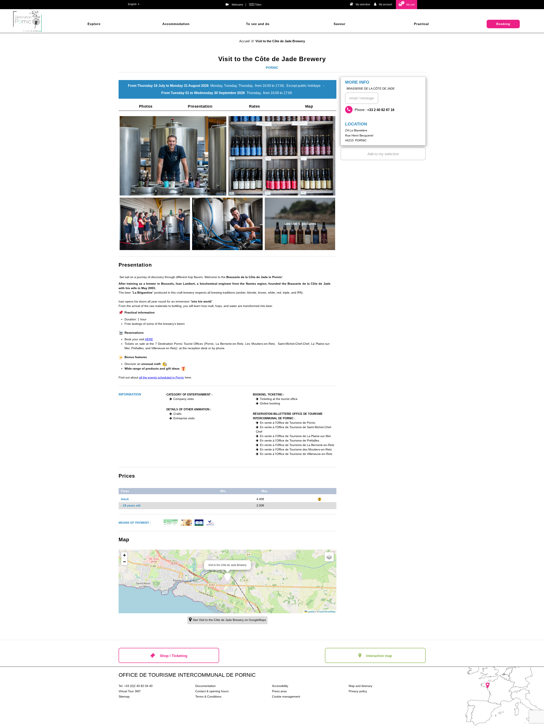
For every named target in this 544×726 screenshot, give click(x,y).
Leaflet (311, 611)
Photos (146, 106)
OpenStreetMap (327, 611)
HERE (149, 339)
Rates (254, 106)
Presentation (200, 106)
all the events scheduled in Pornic (161, 377)
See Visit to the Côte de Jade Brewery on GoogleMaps (229, 620)
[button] (406, 4)
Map (309, 106)
